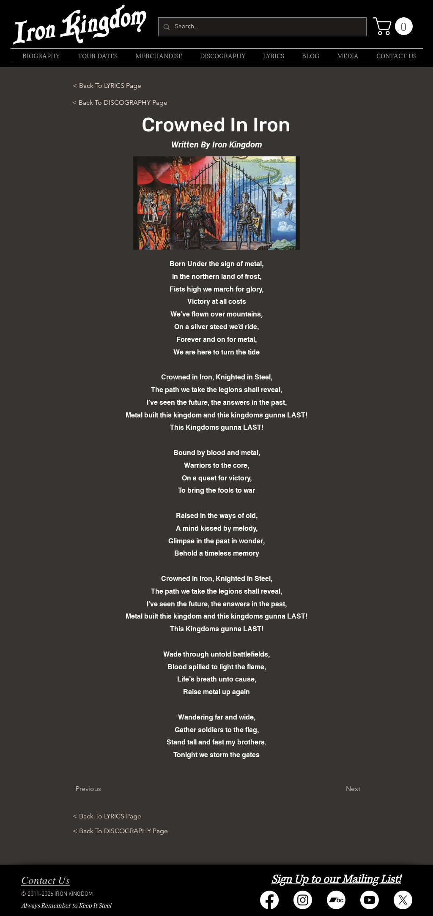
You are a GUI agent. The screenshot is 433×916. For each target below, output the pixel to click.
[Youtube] (369, 900)
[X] (403, 900)
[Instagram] (302, 900)
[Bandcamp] (336, 900)
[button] (395, 26)
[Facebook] (269, 900)
